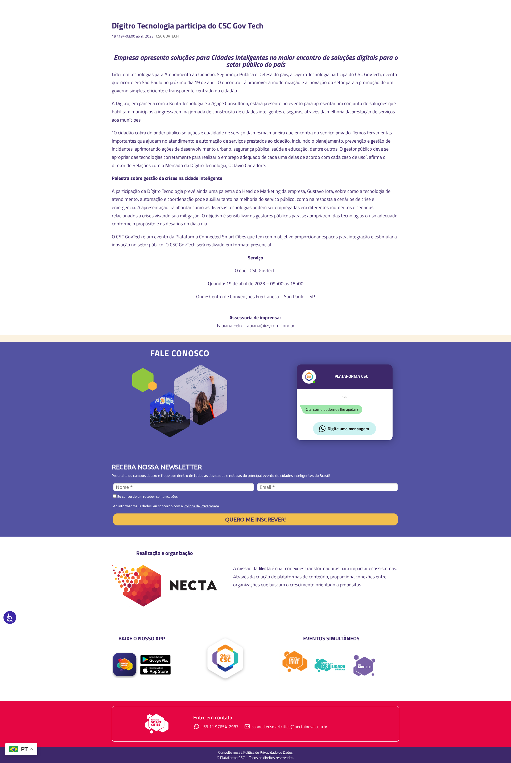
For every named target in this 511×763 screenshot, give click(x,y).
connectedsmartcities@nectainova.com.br (289, 726)
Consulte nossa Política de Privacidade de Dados (255, 752)
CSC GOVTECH (167, 36)
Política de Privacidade (201, 506)
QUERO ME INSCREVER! (255, 519)
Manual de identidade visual (273, 604)
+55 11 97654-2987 (219, 726)
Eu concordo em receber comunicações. (148, 496)
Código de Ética (344, 604)
